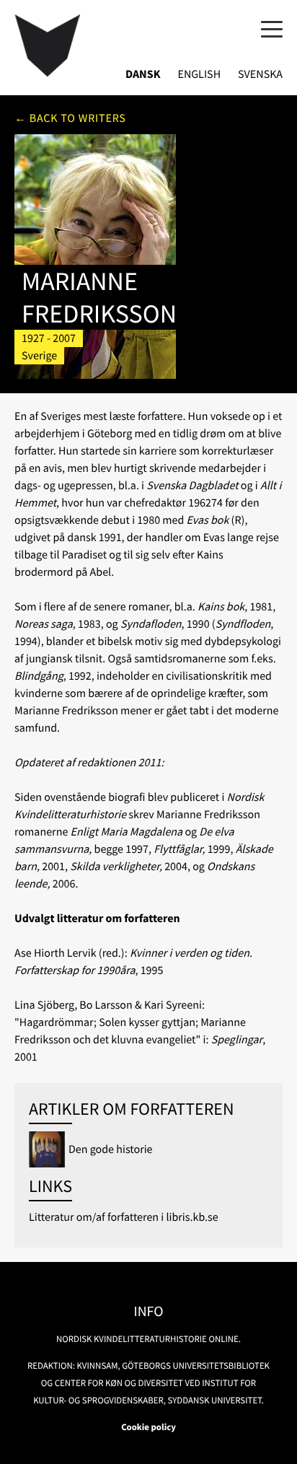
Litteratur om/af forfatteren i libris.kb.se (123, 1217)
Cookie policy (148, 1427)
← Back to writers (70, 118)
